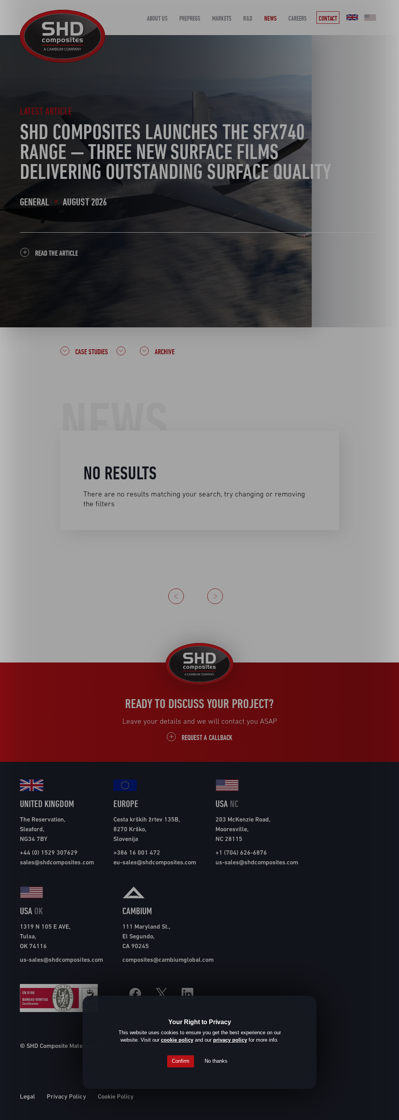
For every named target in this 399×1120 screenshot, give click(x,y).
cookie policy (177, 1040)
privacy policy (230, 1040)
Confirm (180, 1061)
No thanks (216, 1061)
